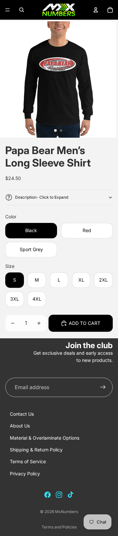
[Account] (95, 10)
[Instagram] (59, 495)
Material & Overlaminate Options (44, 438)
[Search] (21, 10)
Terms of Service (28, 461)
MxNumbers (66, 511)
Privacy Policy (25, 473)
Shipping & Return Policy (36, 449)
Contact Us (22, 414)
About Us (20, 425)
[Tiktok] (70, 495)
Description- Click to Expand (41, 197)
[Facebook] (47, 495)
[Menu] (7, 9)
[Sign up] (103, 387)
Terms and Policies (59, 527)
